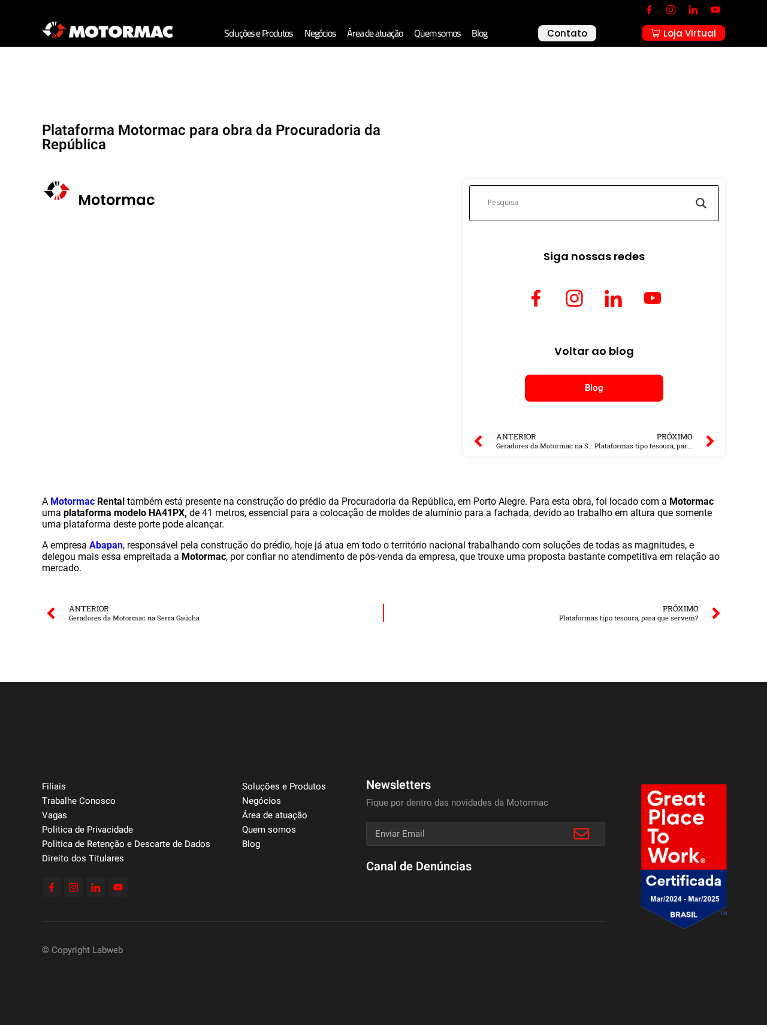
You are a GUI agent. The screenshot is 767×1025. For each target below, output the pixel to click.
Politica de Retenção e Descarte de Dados (126, 844)
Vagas (54, 815)
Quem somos (437, 33)
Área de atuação (374, 33)
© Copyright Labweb (82, 950)
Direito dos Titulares (83, 858)
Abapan (106, 545)
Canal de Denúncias (419, 866)
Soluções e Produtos (258, 33)
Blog (479, 33)
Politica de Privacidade (87, 829)
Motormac (72, 501)
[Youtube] (715, 9)
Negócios (319, 33)
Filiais (54, 786)
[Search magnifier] (701, 203)
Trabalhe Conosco (79, 800)
